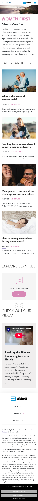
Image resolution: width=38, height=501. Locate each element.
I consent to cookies (19, 491)
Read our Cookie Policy (19, 498)
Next (22, 305)
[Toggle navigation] (34, 2)
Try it (19, 294)
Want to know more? (19, 495)
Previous (16, 305)
